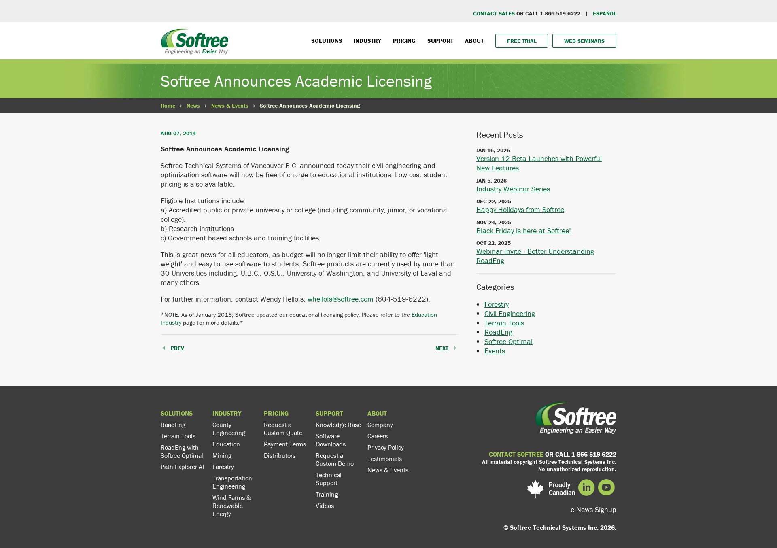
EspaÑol (604, 13)
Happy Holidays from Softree (520, 209)
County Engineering (228, 429)
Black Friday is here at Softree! (523, 230)
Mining (221, 455)
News (193, 105)
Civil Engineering (509, 313)
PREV (177, 348)
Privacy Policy (385, 447)
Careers (377, 436)
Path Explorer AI (182, 467)
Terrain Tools (504, 322)
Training (327, 494)
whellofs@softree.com (341, 299)
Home (168, 105)
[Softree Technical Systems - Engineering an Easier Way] (211, 41)
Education (226, 444)
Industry (367, 41)
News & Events (229, 105)
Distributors (279, 455)
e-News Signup (593, 509)
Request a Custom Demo (335, 459)
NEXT (441, 348)
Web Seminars (584, 41)
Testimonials (384, 459)
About (474, 41)
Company (380, 425)
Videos (325, 505)
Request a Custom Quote (283, 429)
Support (440, 41)
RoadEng (498, 332)
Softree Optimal (508, 341)
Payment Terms (285, 444)
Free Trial (522, 41)
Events (494, 350)
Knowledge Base (338, 425)
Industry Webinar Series (513, 188)
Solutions (326, 41)
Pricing (404, 41)
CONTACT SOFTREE (516, 454)
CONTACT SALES (494, 13)
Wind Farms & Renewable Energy (231, 505)
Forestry (496, 304)
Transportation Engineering (232, 482)
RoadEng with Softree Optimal (182, 451)
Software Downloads (331, 440)
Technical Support (329, 479)
